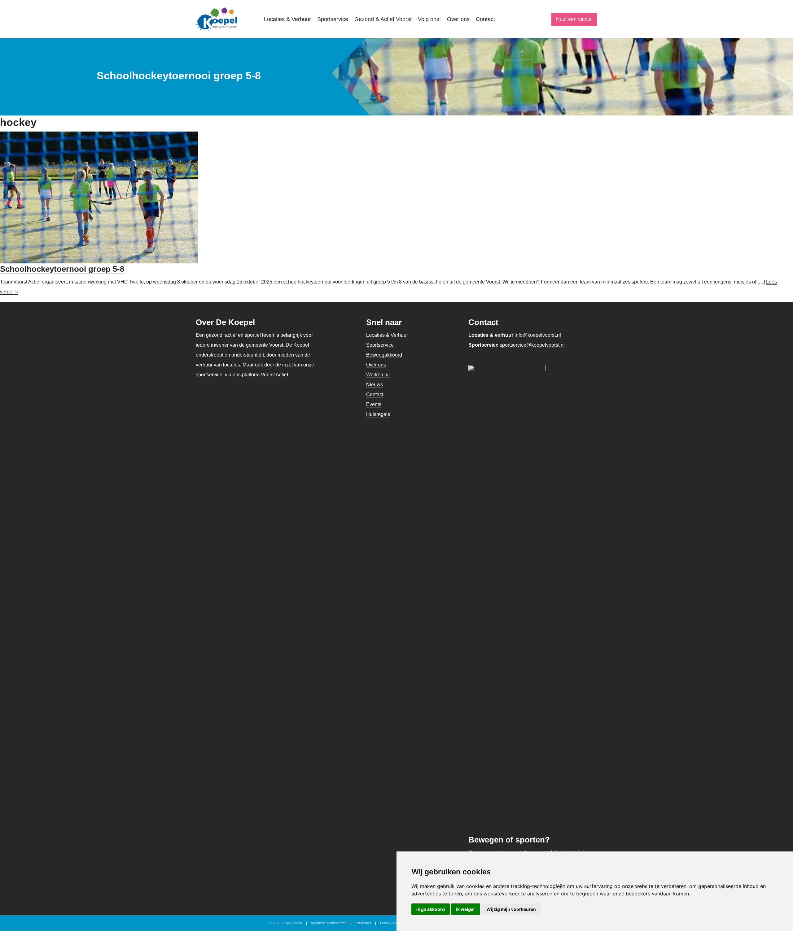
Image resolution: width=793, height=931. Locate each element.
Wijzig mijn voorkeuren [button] (511, 909)
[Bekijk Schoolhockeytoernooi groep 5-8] (99, 197)
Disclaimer (363, 923)
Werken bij (378, 374)
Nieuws (374, 384)
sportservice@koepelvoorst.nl (532, 345)
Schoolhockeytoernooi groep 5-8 (62, 269)
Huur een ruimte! (574, 19)
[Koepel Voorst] (216, 18)
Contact (485, 19)
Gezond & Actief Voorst (383, 19)
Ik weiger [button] (465, 909)
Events (373, 404)
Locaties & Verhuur (287, 19)
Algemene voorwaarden (328, 923)
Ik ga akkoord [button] (430, 909)
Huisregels (378, 414)
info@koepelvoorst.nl (538, 335)
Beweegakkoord (384, 354)
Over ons (458, 19)
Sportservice (332, 19)
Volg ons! (429, 19)
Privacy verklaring (393, 923)
